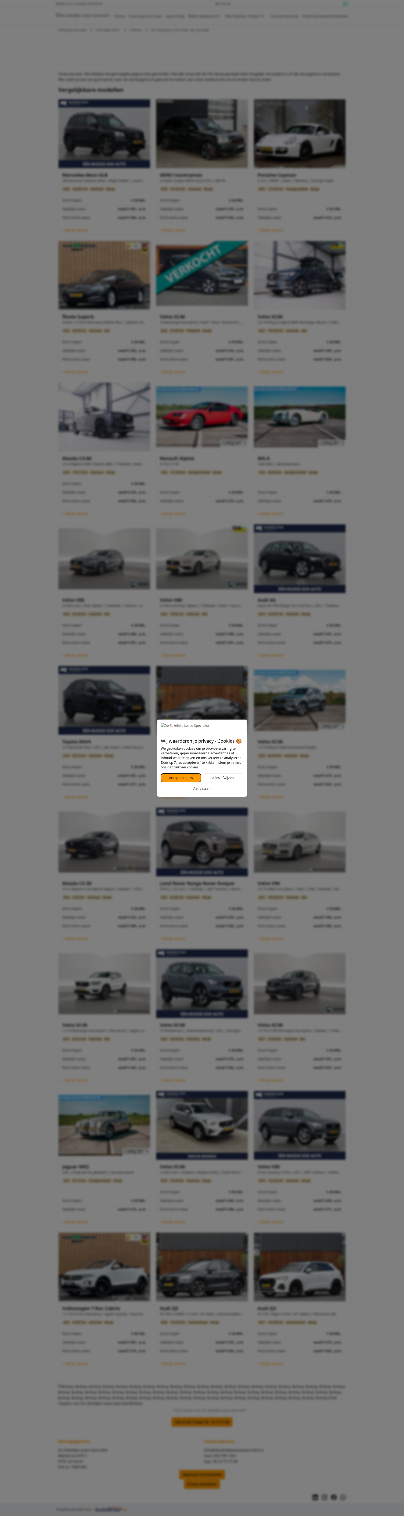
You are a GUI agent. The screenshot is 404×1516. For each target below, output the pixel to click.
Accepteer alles (181, 777)
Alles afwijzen (223, 777)
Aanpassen (202, 788)
